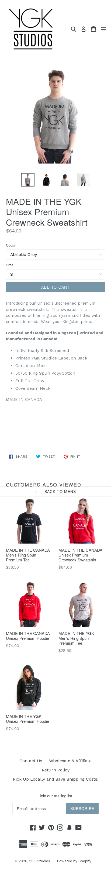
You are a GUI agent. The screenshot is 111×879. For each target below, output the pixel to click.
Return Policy (56, 770)
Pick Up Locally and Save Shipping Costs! (55, 779)
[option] (27, 180)
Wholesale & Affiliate (70, 760)
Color (11, 245)
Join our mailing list (55, 795)
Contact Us (30, 760)
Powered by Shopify (74, 861)
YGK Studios (39, 861)
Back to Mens (59, 491)
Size (9, 265)
